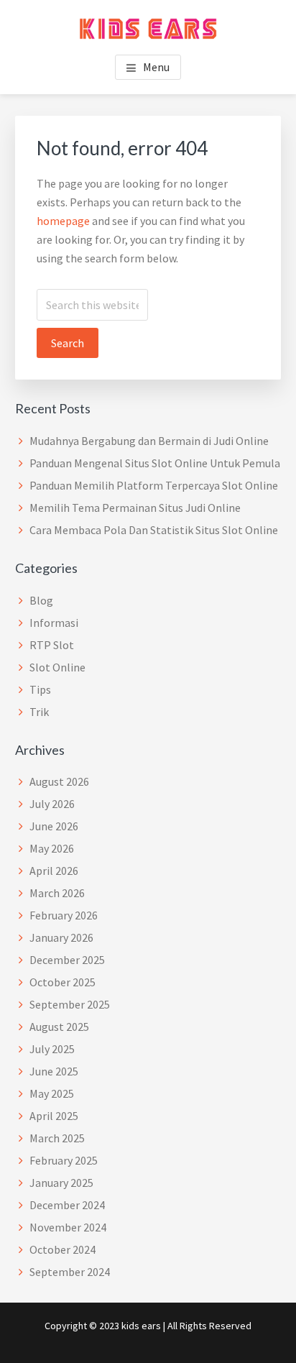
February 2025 (63, 1160)
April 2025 (53, 1116)
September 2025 (69, 1004)
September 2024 (69, 1272)
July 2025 (52, 1049)
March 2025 (57, 1138)
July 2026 (52, 804)
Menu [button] (156, 67)
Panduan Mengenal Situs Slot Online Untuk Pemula (154, 463)
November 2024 (67, 1227)
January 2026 (61, 937)
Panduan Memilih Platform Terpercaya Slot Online (153, 485)
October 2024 (62, 1249)
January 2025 (61, 1182)
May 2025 (51, 1093)
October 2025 (62, 982)
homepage (63, 221)
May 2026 (51, 848)
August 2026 (59, 781)
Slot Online (57, 667)
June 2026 (53, 826)
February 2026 (63, 915)
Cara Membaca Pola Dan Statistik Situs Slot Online (153, 530)
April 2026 (53, 870)
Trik (39, 712)
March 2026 (57, 893)
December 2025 (67, 960)
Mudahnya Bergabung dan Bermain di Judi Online (149, 440)
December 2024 (67, 1205)
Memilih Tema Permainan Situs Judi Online (135, 507)
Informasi (53, 622)
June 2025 (53, 1071)
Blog (41, 600)
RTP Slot (51, 645)
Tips (40, 689)
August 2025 (59, 1026)
